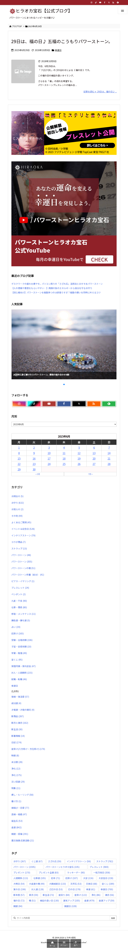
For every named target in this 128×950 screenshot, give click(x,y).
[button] (16, 340)
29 (19, 469)
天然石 (75, 883)
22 (19, 464)
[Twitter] (109, 2)
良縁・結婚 (19, 814)
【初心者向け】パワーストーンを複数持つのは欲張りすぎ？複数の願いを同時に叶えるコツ (56, 292)
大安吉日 (106, 878)
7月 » (90, 474)
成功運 (16, 703)
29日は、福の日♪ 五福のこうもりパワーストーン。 (62, 41)
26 (79, 464)
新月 (33, 894)
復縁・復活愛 (20, 696)
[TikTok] (96, 2)
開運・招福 (19, 833)
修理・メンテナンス (23, 613)
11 (64, 453)
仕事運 (39, 878)
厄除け (17, 633)
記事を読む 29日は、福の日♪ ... (100, 91)
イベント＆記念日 (23, 528)
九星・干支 (19, 600)
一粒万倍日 (101, 872)
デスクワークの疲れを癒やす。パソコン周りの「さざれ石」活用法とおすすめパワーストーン (57, 283)
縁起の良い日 (49, 900)
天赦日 (91, 883)
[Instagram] (91, 2)
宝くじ (16, 659)
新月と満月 (19, 722)
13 (94, 453)
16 (34, 458)
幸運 (90, 889)
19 (79, 458)
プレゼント (21, 872)
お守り (17, 502)
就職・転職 (19, 679)
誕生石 (16, 820)
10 (49, 453)
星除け (80, 894)
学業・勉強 (19, 653)
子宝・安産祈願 (21, 646)
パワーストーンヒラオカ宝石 (62, 866)
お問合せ (17, 496)
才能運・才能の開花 (22, 709)
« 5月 (38, 474)
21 (109, 458)
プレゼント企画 (49, 872)
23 (34, 464)
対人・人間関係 (21, 672)
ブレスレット (20, 587)
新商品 (17, 716)
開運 (17, 906)
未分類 (16, 762)
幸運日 (58, 50)
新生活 (16, 729)
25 (64, 464)
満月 (109, 894)
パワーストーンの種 (23, 568)
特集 (15, 788)
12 (79, 453)
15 (19, 458)
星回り (64, 894)
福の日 (19, 900)
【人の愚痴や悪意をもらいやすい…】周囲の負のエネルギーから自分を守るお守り (51, 288)
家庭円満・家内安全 (23, 666)
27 (94, 464)
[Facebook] (104, 2)
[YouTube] (100, 2)
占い (15, 626)
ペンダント (18, 594)
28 (109, 464)
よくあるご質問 (21, 522)
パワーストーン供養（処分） (27, 574)
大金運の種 (36, 883)
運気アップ (71, 900)
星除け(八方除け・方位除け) (28, 748)
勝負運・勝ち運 (20, 620)
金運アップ (106, 900)
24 (49, 464)
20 (94, 458)
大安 (88, 878)
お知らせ (17, 509)
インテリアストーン (23, 535)
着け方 (16, 801)
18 (64, 458)
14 (109, 453)
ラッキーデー (76, 872)
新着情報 (18, 735)
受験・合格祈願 (21, 640)
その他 (16, 515)
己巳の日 (56, 889)
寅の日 (19, 889)
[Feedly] (118, 2)
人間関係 (20, 878)
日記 (16, 742)
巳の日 (74, 889)
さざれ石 (54, 861)
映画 (15, 755)
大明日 (19, 883)
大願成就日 (57, 883)
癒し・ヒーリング (22, 794)
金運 (16, 827)
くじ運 (36, 861)
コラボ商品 (18, 541)
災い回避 (18, 781)
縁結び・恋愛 (20, 807)
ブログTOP (17, 26)
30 (34, 469)
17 (49, 458)
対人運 (37, 889)
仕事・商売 (19, 607)
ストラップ (19, 548)
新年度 (19, 894)
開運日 (70, 906)
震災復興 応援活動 (22, 840)
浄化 (15, 768)
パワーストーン (21, 555)
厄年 (55, 878)
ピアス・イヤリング (22, 581)
